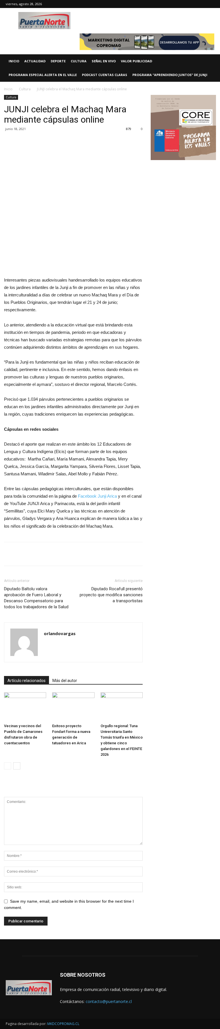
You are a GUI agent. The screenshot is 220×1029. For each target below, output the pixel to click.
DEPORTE (58, 61)
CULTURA (79, 61)
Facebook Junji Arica (97, 496)
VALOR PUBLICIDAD (136, 61)
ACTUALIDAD (35, 61)
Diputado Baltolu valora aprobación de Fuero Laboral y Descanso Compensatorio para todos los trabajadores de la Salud (36, 597)
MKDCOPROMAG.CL (63, 1023)
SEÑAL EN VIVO (104, 61)
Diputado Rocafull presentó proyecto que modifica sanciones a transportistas (111, 594)
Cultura (25, 89)
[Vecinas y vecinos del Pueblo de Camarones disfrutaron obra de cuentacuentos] (25, 706)
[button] (213, 61)
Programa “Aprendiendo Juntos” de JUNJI (169, 75)
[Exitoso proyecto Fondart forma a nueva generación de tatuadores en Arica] (73, 706)
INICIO (14, 61)
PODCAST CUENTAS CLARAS (104, 75)
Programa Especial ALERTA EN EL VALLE (43, 75)
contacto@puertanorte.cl (109, 1001)
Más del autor (64, 680)
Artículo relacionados (26, 680)
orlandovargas (60, 633)
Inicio (8, 89)
